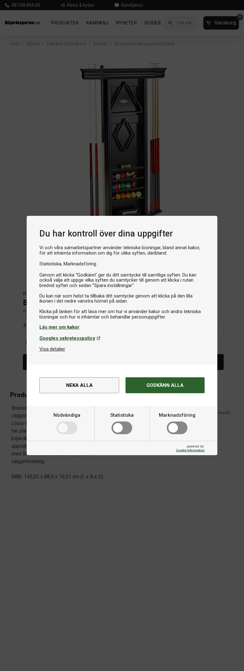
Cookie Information (190, 450)
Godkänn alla (165, 385)
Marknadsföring (177, 415)
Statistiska (122, 415)
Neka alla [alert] (79, 385)
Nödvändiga (66, 415)
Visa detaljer (52, 349)
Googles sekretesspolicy (67, 338)
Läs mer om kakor (59, 327)
